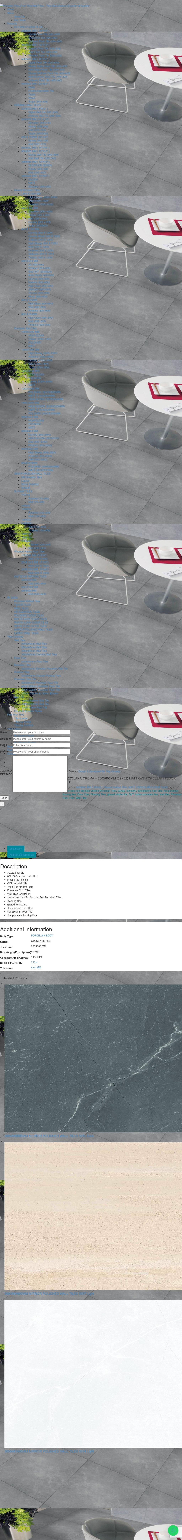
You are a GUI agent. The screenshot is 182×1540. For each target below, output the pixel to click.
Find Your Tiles (15, 714)
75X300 (25, 505)
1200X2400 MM (30, 370)
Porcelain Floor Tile (25, 679)
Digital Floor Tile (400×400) (43, 62)
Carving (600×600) (39, 278)
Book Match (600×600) (41, 275)
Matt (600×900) (37, 307)
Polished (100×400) (39, 530)
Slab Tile (19, 697)
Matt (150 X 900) (37, 558)
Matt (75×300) (36, 502)
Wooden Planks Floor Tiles (29, 551)
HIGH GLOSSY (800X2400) (43, 438)
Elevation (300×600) (39, 186)
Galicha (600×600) (38, 282)
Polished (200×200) (39, 544)
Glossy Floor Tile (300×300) (44, 34)
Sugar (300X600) (38, 225)
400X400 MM (28, 580)
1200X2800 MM (30, 388)
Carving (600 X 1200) (40, 232)
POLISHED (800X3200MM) (43, 466)
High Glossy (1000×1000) (42, 197)
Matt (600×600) (37, 594)
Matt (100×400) (37, 526)
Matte (31, 87)
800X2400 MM (29, 431)
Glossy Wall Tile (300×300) (43, 154)
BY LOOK (12, 597)
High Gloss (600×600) (40, 285)
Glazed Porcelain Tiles (26, 190)
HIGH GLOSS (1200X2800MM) (45, 399)
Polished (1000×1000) (40, 204)
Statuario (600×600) (39, 289)
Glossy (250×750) (38, 140)
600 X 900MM (29, 300)
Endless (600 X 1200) (40, 239)
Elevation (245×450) (39, 122)
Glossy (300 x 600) (39, 215)
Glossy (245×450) (38, 126)
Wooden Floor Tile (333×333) (45, 55)
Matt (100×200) (37, 516)
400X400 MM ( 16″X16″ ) (35, 59)
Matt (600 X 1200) (38, 246)
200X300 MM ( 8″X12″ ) (34, 108)
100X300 (26, 519)
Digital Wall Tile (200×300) (43, 112)
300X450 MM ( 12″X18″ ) (35, 161)
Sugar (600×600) (38, 101)
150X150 (26, 537)
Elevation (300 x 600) (40, 211)
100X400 (26, 523)
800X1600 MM (29, 417)
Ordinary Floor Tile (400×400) (45, 80)
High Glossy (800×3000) (42, 452)
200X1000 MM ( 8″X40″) (35, 562)
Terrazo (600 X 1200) (40, 257)
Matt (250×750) (37, 144)
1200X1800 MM (30, 349)
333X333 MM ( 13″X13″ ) (35, 44)
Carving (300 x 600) (39, 222)
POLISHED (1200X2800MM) (44, 392)
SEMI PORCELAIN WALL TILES (32, 473)
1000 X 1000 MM (31, 193)
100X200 (26, 509)
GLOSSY (33, 179)
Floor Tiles (20, 658)
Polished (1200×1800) (40, 356)
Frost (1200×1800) (39, 367)
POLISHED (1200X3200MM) (44, 413)
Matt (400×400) (37, 583)
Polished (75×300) (38, 498)
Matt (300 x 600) (37, 218)
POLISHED (34, 342)
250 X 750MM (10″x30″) (34, 137)
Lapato (25, 480)
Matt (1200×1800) (38, 363)
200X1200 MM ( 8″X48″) (35, 569)
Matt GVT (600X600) (40, 271)
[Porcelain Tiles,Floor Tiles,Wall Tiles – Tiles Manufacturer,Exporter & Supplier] (45, 5)
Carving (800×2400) (39, 434)
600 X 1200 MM (30, 229)
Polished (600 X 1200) (40, 250)
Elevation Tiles (22, 665)
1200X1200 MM (30, 331)
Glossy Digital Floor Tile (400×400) (48, 66)
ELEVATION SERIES (40, 165)
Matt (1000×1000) (38, 200)
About (10, 13)
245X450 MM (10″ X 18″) (35, 119)
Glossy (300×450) (38, 168)
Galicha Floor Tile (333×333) (44, 48)
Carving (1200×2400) (40, 381)
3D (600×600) (36, 264)
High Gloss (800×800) (40, 317)
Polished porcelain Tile (41, 90)
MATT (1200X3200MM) (41, 409)
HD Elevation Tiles (31, 477)
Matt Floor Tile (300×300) (42, 37)
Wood (31, 98)
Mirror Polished (29, 484)
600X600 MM (28, 590)
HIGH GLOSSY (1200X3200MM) (46, 406)
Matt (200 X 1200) (38, 572)
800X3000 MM (29, 448)
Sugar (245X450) (38, 133)
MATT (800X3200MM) (40, 470)
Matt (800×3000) (37, 459)
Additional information (21, 854)
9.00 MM (36, 967)
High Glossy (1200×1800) (42, 353)
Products (12, 23)
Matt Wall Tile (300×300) (42, 158)
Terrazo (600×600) (39, 292)
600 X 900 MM (29, 587)
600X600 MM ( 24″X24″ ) (35, 83)
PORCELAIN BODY (42, 935)
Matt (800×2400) (37, 441)
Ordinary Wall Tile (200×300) (44, 115)
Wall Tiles (19, 640)
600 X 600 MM (29, 261)
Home (10, 9)
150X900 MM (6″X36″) (34, 555)
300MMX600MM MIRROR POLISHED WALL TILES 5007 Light (49, 1293)
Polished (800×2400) (40, 445)
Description (15, 848)
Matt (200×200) (37, 548)
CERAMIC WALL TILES (27, 105)
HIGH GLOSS (36, 335)
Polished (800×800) (39, 324)
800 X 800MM (29, 314)
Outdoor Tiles (22, 672)
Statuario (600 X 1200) (41, 254)
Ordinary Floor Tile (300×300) (45, 41)
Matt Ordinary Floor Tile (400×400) (48, 76)
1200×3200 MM (30, 402)
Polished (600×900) (39, 310)
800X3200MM (29, 463)
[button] (173, 1530)
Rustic (31, 94)
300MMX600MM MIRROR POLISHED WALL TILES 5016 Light (49, 1451)
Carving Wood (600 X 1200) (44, 236)
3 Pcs (34, 962)
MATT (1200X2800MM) (41, 395)
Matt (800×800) (37, 321)
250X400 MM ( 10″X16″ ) (35, 147)
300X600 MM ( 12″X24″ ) (35, 176)
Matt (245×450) (37, 129)
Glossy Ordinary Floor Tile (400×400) (49, 73)
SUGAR (25, 487)
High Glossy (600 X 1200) (42, 243)
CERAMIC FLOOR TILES (28, 27)
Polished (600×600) (39, 268)
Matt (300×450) (37, 172)
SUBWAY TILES (23, 491)
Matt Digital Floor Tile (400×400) (46, 69)
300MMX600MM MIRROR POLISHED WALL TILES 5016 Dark (49, 1135)
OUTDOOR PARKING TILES (30, 576)
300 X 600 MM (29, 207)
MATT (31, 183)
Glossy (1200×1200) (39, 339)
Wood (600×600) (37, 296)
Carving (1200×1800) (40, 360)
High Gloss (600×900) (40, 303)
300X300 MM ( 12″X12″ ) (35, 30)
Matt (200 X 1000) (38, 565)
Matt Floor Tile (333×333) (42, 52)
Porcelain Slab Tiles (25, 328)
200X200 (26, 541)
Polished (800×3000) (40, 456)
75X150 (25, 494)
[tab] (94, 849)
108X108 (26, 533)
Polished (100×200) (39, 512)
